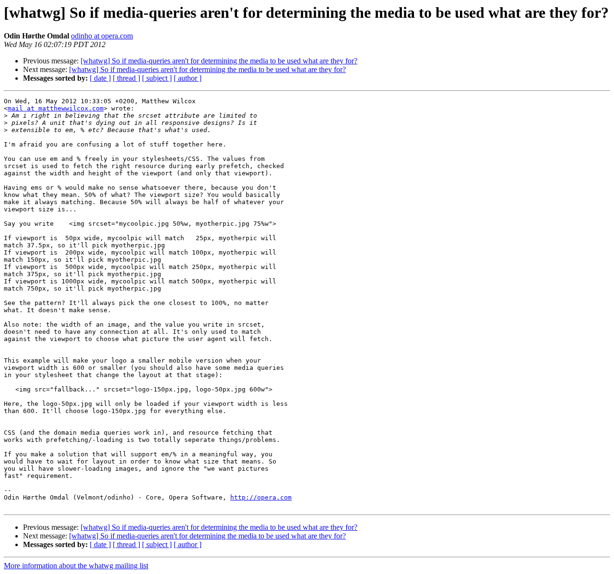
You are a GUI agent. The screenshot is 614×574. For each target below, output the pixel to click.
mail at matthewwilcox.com (56, 108)
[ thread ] (126, 78)
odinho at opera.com (102, 36)
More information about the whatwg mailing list (76, 566)
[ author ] (187, 78)
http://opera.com (261, 497)
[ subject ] (157, 78)
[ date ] (100, 78)
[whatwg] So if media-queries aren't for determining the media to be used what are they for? (219, 61)
